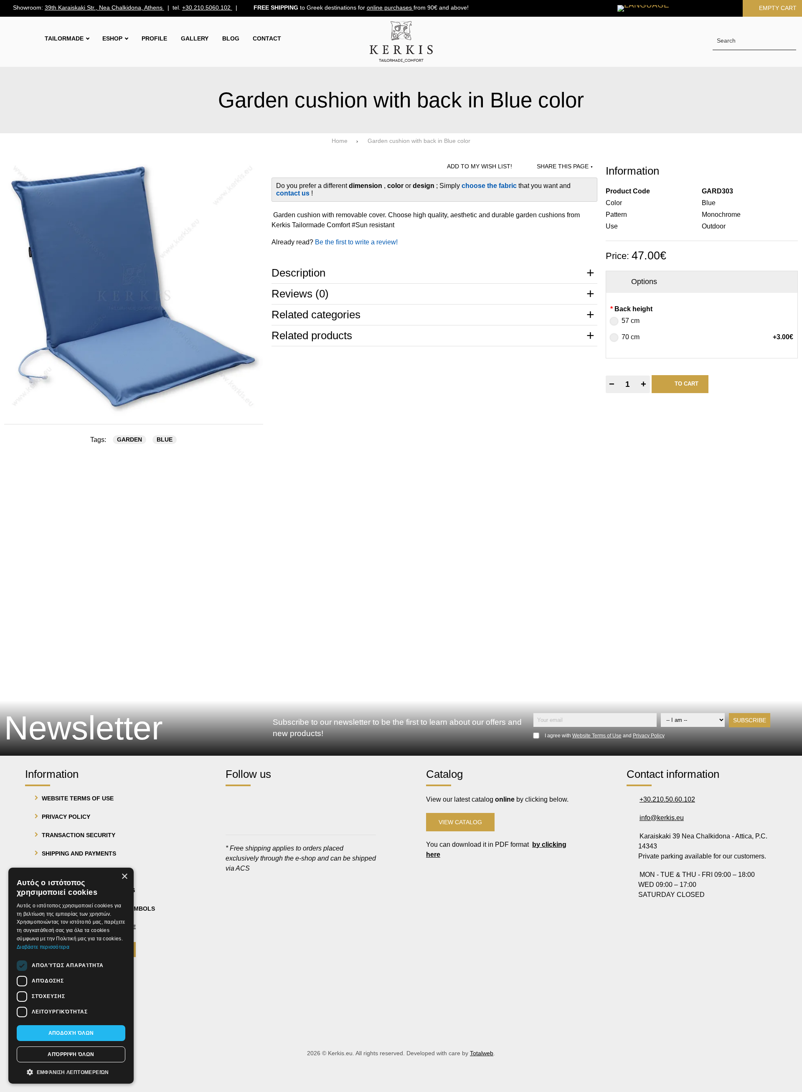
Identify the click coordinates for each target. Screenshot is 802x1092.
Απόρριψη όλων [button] (71, 1054)
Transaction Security (78, 835)
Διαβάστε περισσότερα (43, 947)
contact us (293, 193)
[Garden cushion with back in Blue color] (133, 286)
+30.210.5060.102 (207, 8)
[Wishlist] (693, 8)
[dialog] (71, 976)
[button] (71, 1071)
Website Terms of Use (597, 736)
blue (165, 440)
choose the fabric (490, 185)
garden (129, 440)
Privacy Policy (649, 736)
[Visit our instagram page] (259, 800)
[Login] (721, 8)
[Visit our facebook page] (236, 800)
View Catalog (460, 822)
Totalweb (481, 1053)
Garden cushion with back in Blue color (419, 141)
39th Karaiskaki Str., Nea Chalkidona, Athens (104, 8)
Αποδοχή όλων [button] (71, 1033)
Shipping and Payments (79, 853)
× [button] (124, 877)
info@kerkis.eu (662, 817)
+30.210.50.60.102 (667, 799)
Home (340, 141)
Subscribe (749, 720)
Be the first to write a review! (356, 242)
